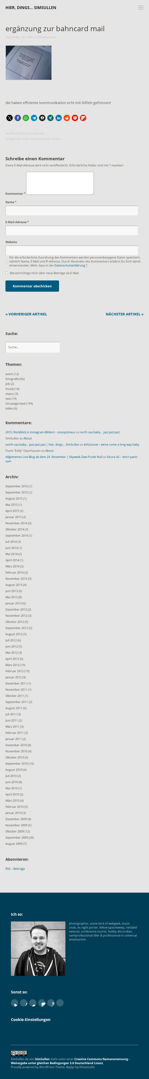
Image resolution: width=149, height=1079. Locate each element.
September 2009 (16, 838)
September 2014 (16, 536)
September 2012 (16, 628)
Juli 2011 (11, 714)
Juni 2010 (11, 782)
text (8, 399)
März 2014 (12, 566)
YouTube (51, 1002)
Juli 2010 (11, 776)
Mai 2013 (11, 597)
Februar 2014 (14, 572)
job (7, 384)
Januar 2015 (13, 517)
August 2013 (13, 585)
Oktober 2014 (14, 529)
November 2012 (16, 616)
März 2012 (12, 665)
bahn (26, 138)
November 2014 (16, 523)
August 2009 (13, 844)
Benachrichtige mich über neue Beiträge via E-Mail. (44, 273)
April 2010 (12, 794)
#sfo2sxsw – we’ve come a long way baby (111, 445)
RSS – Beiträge (15, 869)
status (9, 394)
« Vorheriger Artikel (26, 314)
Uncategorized (35, 133)
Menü (141, 7)
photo (47, 138)
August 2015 (13, 499)
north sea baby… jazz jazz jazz (100, 432)
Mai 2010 (11, 788)
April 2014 (12, 560)
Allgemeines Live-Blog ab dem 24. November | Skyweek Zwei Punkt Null (53, 457)
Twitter (14, 1002)
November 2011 (16, 690)
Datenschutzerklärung (70, 265)
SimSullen (42, 1059)
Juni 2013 (11, 591)
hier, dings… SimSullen (30, 7)
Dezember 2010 (16, 745)
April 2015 (12, 511)
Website (11, 242)
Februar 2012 (14, 671)
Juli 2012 (11, 640)
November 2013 (16, 579)
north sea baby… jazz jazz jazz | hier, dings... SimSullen (42, 445)
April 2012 (12, 659)
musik (9, 389)
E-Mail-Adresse (17, 222)
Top (134, 1067)
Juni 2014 (11, 548)
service (56, 138)
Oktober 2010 (14, 757)
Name (11, 202)
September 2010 (16, 764)
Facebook (23, 1002)
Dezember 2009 (16, 819)
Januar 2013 (13, 603)
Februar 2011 (14, 733)
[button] (28, 63)
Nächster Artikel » (125, 314)
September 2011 (16, 702)
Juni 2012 (11, 646)
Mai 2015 (11, 505)
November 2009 (16, 825)
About (27, 438)
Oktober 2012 (14, 622)
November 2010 (16, 751)
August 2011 (13, 708)
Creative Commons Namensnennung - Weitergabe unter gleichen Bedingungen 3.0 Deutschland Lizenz (70, 1061)
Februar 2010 (14, 807)
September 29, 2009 (19, 37)
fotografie (12, 379)
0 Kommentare (46, 37)
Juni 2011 (11, 720)
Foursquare (60, 1002)
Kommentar (15, 194)
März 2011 (12, 727)
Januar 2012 (13, 677)
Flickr (32, 1002)
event (9, 374)
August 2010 (13, 770)
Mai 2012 (11, 653)
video (9, 408)
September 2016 (16, 486)
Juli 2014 (11, 542)
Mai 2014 (11, 554)
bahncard (36, 138)
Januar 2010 (13, 813)
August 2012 (13, 634)
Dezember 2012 (16, 609)
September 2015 (16, 492)
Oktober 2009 (14, 831)
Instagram (41, 1002)
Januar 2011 (13, 739)
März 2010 (12, 801)
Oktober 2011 (14, 696)
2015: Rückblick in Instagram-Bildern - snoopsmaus (40, 432)
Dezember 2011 (16, 683)
